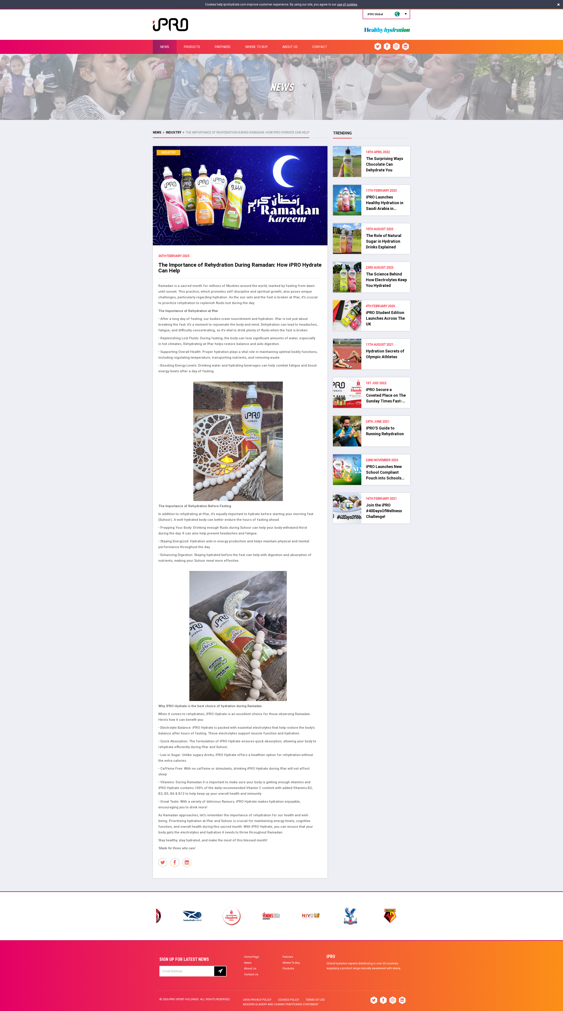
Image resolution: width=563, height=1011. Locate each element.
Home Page (251, 956)
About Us (250, 968)
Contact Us (251, 974)
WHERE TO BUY (256, 47)
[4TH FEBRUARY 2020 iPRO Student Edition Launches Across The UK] (371, 302)
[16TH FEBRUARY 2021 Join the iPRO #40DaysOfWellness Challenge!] (371, 495)
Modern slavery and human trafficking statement (280, 1004)
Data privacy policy (257, 999)
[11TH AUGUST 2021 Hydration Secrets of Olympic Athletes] (371, 341)
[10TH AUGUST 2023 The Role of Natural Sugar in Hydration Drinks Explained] (371, 225)
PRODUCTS (192, 47)
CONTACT (319, 47)
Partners (288, 956)
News (157, 132)
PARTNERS (222, 47)
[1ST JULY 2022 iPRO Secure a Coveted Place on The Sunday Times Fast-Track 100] (371, 379)
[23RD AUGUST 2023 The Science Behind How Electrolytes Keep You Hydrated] (371, 264)
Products (288, 968)
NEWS (164, 47)
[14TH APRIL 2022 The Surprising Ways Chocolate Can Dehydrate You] (371, 148)
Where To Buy (291, 962)
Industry (173, 132)
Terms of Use (315, 999)
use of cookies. (347, 4)
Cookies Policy (288, 999)
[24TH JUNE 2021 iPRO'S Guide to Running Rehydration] (371, 418)
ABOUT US (290, 47)
